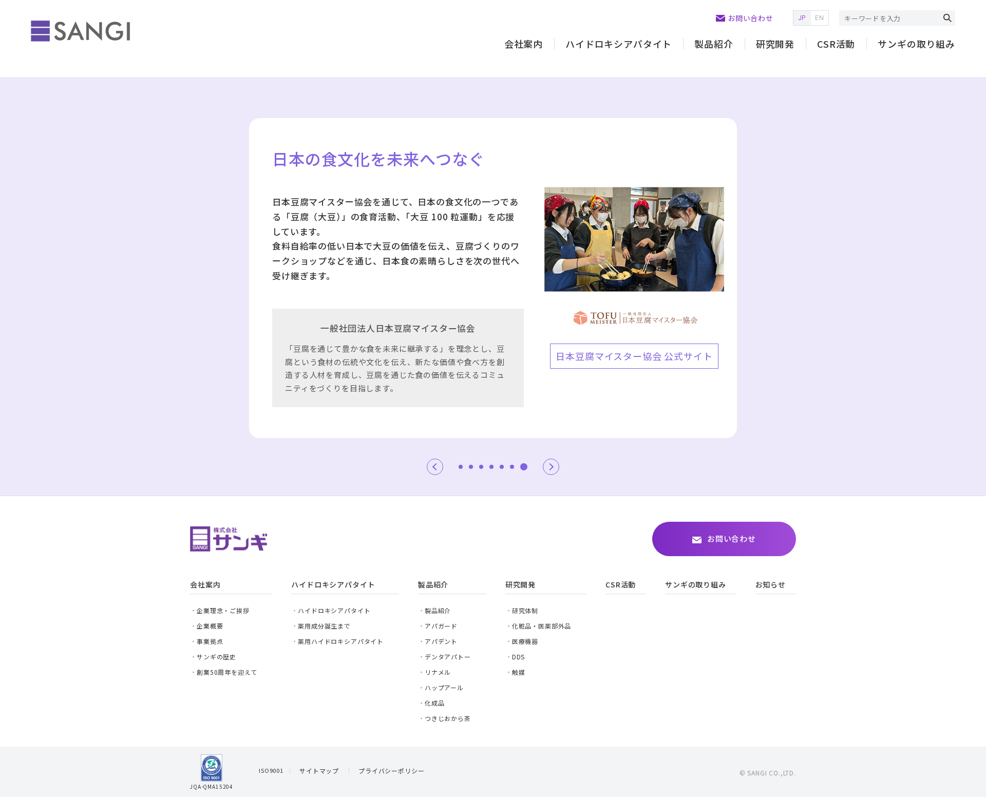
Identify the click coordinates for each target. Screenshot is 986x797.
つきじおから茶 (448, 718)
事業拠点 (210, 641)
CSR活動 (836, 43)
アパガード (441, 625)
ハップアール (444, 687)
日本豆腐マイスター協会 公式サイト (634, 356)
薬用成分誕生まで (324, 625)
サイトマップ (319, 770)
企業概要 (210, 625)
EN (819, 18)
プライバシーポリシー (391, 770)
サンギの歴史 (216, 656)
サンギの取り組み (916, 43)
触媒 (518, 672)
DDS (518, 656)
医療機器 (525, 641)
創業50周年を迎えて (227, 672)
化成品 (435, 702)
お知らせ (770, 584)
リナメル (438, 672)
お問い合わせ (750, 18)
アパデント (441, 641)
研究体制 (525, 610)
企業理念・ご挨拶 (223, 610)
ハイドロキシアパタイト (334, 610)
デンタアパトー (448, 656)
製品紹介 (713, 43)
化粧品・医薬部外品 (542, 625)
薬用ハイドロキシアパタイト (341, 641)
